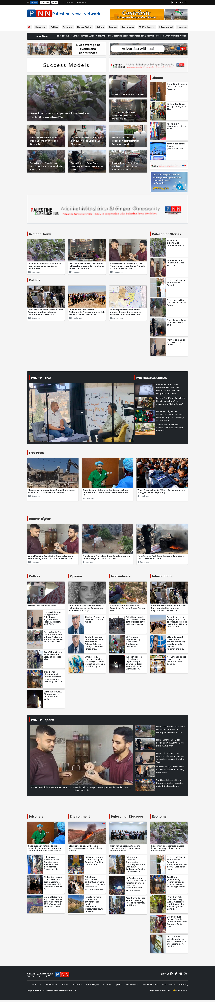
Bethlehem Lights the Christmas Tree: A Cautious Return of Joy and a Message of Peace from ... (170, 416)
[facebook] (172, 2)
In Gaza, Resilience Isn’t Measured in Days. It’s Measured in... (125, 115)
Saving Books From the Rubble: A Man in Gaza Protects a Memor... (125, 166)
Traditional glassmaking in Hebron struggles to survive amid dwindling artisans (169, 783)
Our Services (68, 2)
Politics (54, 27)
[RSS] (186, 2)
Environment (80, 816)
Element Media (181, 990)
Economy (182, 27)
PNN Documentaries (151, 378)
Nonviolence (127, 27)
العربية (54, 2)
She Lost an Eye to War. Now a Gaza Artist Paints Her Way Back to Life (170, 769)
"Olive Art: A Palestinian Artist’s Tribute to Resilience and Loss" (169, 427)
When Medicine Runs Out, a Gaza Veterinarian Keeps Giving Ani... (45, 141)
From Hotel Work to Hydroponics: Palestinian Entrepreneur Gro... (125, 141)
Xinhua (157, 78)
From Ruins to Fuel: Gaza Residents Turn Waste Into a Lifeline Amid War (170, 742)
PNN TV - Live (41, 378)
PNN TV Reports (147, 27)
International (166, 27)
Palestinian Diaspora (127, 816)
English (34, 2)
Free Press (36, 453)
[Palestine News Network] (63, 12)
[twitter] (176, 2)
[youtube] (181, 2)
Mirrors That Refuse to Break (128, 94)
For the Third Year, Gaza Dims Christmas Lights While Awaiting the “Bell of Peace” (170, 401)
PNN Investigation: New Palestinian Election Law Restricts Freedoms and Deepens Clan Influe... (168, 389)
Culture (100, 27)
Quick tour (40, 27)
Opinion (113, 27)
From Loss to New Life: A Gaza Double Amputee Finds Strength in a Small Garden (170, 729)
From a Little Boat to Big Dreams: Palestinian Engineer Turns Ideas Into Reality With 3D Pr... (170, 758)
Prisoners (67, 27)
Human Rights (84, 27)
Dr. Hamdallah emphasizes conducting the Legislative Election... (86, 141)
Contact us (81, 2)
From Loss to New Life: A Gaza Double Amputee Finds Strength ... (46, 166)
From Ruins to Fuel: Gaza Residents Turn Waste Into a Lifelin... (87, 166)
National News (40, 234)
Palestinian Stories (166, 234)
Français (45, 2)
